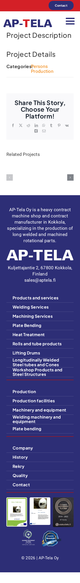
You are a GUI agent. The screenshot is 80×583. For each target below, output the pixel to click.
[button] (9, 177)
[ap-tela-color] (27, 21)
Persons (39, 66)
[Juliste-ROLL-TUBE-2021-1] (16, 499)
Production (42, 71)
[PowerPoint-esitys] (40, 499)
